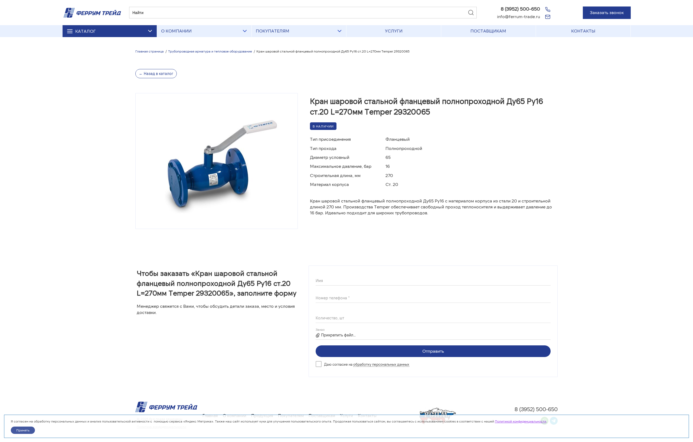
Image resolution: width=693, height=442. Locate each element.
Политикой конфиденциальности (520, 421)
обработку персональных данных (381, 364)
